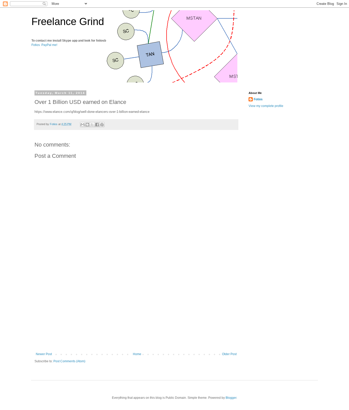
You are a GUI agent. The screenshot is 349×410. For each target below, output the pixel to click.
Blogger (231, 398)
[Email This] (82, 124)
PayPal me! (49, 45)
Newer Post (44, 354)
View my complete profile (266, 106)
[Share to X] (92, 124)
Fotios (35, 45)
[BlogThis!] (87, 124)
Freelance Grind (67, 21)
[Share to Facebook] (97, 124)
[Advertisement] (136, 310)
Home (137, 354)
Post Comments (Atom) (69, 361)
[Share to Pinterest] (101, 124)
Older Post (229, 354)
